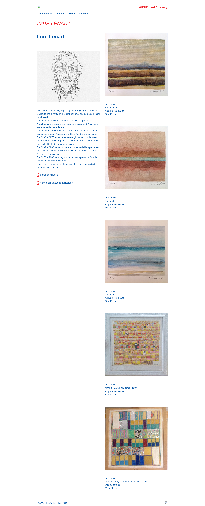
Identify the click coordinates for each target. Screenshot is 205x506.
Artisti (71, 14)
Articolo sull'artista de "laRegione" (56, 183)
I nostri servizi (45, 14)
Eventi (60, 14)
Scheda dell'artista (48, 175)
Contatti (83, 14)
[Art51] (39, 5)
